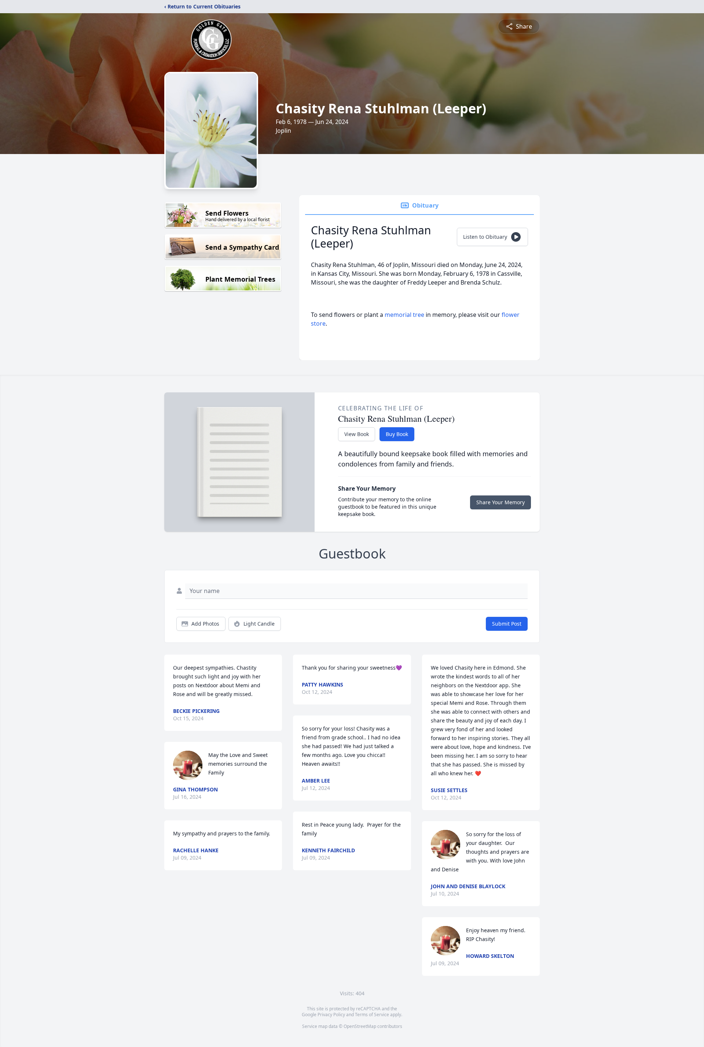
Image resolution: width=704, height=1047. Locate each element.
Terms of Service (372, 1014)
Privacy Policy (331, 1014)
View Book (356, 434)
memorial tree (404, 315)
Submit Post (506, 623)
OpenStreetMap (360, 1026)
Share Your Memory (500, 502)
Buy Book (397, 434)
